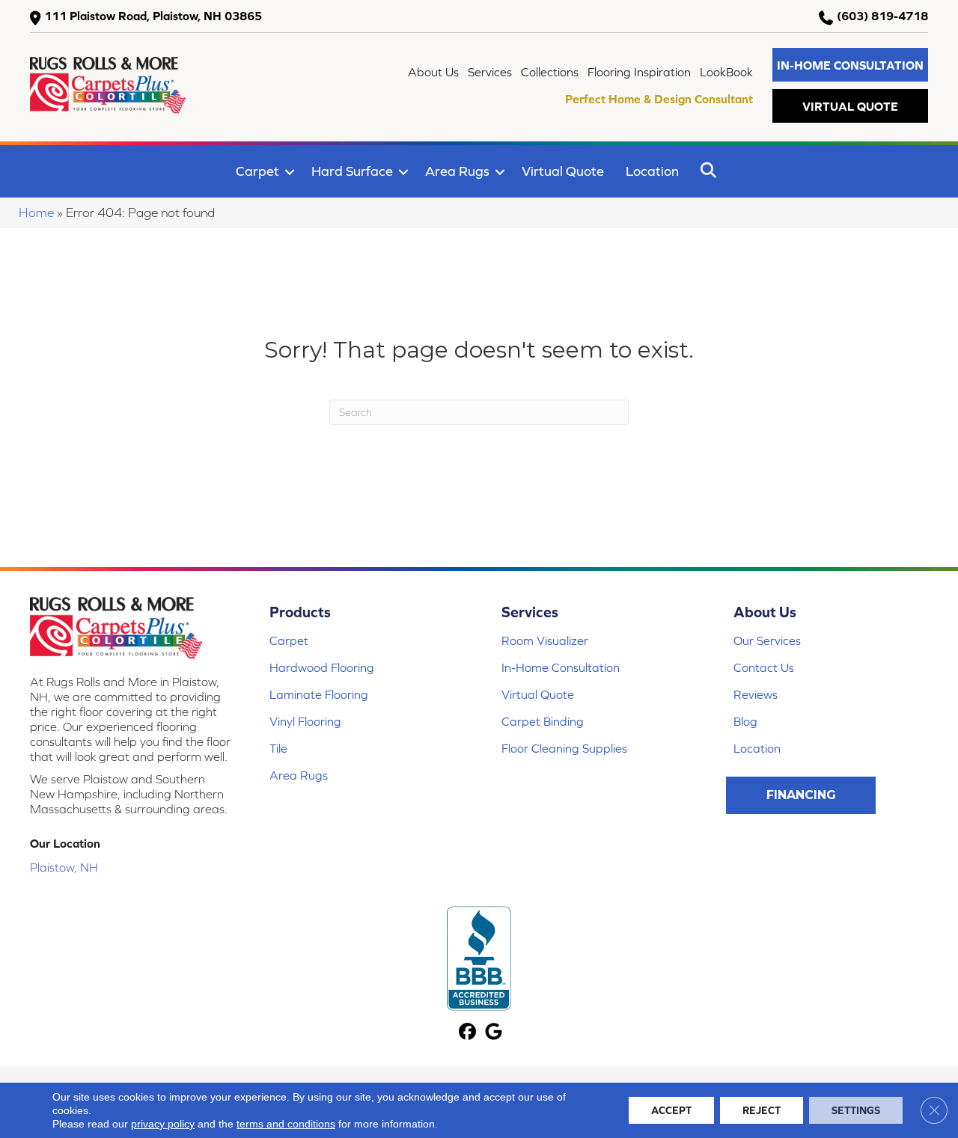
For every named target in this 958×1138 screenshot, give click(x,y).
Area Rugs (457, 171)
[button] (850, 65)
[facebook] (467, 1033)
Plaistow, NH (64, 867)
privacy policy (163, 1124)
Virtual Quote (563, 171)
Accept (671, 1110)
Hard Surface (352, 171)
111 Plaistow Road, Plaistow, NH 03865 (153, 15)
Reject (761, 1110)
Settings (856, 1110)
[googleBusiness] (493, 1033)
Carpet (257, 171)
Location (652, 171)
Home (36, 212)
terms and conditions (286, 1124)
